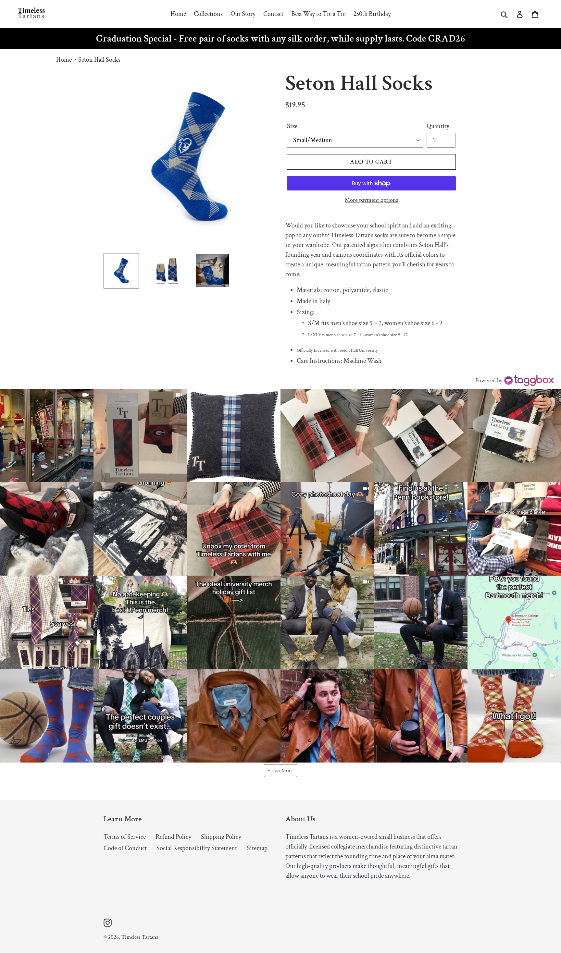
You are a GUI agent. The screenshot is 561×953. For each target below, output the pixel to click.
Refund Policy (173, 837)
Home (64, 59)
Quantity (438, 126)
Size (292, 126)
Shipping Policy (221, 837)
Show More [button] (280, 771)
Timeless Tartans (139, 937)
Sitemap (257, 848)
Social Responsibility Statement (196, 848)
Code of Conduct (125, 848)
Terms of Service (125, 837)
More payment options (371, 200)
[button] (47, 435)
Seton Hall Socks (99, 59)
